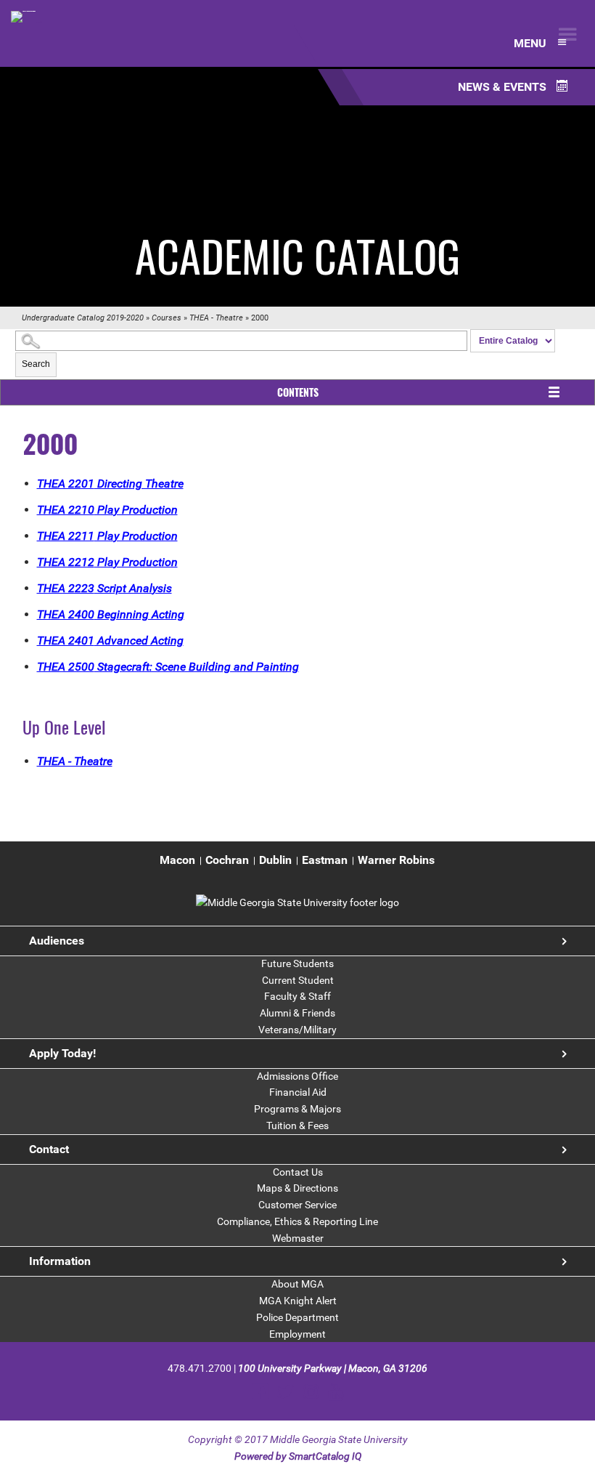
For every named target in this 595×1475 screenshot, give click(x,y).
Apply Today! (62, 1053)
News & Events (503, 87)
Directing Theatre (110, 483)
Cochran (227, 860)
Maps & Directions (297, 1188)
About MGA (297, 1284)
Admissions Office (297, 1076)
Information (60, 1261)
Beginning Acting (110, 614)
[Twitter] (285, 1392)
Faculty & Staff (297, 996)
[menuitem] (177, 860)
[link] (297, 902)
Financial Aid (298, 1092)
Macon (177, 860)
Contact (49, 1149)
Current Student (298, 980)
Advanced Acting (110, 640)
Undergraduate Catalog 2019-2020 (83, 318)
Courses (166, 318)
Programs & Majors (297, 1109)
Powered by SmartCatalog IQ (297, 1456)
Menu (531, 43)
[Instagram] (311, 1392)
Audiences (56, 940)
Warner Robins (396, 860)
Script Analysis (104, 588)
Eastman (325, 860)
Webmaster (298, 1238)
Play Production (107, 510)
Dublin (275, 860)
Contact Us (298, 1172)
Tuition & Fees (297, 1125)
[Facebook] (260, 1392)
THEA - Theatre (216, 318)
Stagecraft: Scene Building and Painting (168, 667)
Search (36, 364)
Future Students (297, 963)
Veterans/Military (297, 1029)
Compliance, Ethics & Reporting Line (297, 1221)
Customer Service (297, 1205)
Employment (297, 1334)
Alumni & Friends (297, 1013)
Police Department (297, 1317)
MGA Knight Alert (298, 1300)
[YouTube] (335, 1392)
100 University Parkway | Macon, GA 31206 (332, 1368)
